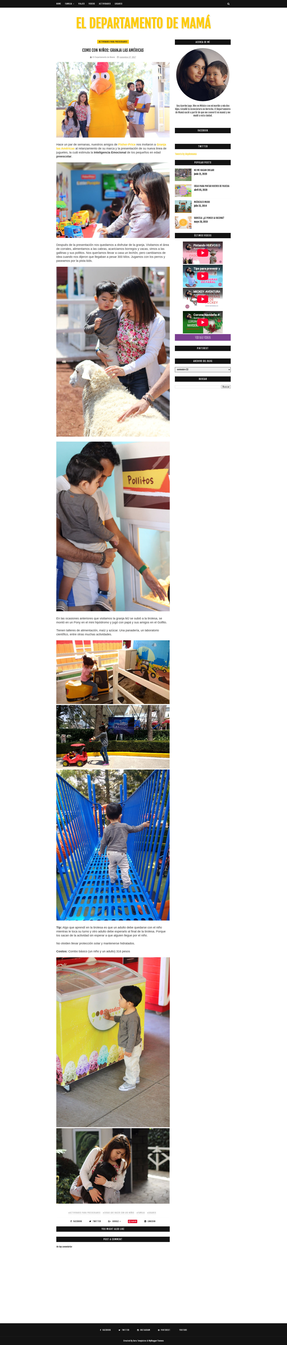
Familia (68, 3)
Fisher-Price (127, 144)
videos (92, 3)
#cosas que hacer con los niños (118, 1212)
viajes (81, 3)
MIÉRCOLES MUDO (202, 202)
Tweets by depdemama (186, 154)
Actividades (105, 3)
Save (134, 1221)
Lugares (118, 3)
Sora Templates (139, 1341)
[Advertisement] (116, 1309)
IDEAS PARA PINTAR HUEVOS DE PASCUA (211, 186)
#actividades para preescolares (84, 1212)
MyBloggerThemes (156, 1341)
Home (58, 3)
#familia (141, 1212)
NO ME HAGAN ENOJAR (204, 170)
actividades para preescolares (113, 41)
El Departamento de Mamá (143, 23)
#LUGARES (151, 1212)
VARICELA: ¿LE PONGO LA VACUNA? (209, 217)
